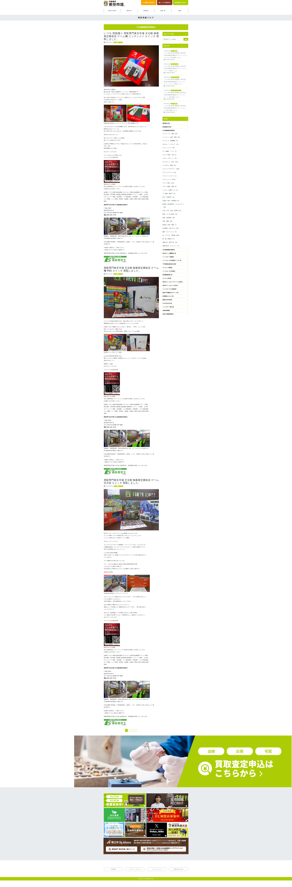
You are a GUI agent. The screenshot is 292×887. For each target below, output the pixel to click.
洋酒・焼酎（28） (168, 221)
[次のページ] (136, 730)
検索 (186, 39)
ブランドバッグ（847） (169, 179)
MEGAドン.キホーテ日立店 (170, 285)
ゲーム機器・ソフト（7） (170, 151)
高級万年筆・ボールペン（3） (171, 246)
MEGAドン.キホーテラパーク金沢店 (172, 282)
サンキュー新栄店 (167, 267)
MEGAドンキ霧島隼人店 (169, 253)
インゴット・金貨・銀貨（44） (172, 137)
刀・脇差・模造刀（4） (169, 193)
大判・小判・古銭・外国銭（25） (172, 210)
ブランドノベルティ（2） (170, 176)
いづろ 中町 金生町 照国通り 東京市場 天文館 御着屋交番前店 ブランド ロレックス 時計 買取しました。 (175, 107)
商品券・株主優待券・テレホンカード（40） (173, 205)
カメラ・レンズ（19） (169, 147)
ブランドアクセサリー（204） (171, 169)
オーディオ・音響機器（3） (171, 140)
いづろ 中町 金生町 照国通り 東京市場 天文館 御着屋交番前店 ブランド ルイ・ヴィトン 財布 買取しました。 (175, 94)
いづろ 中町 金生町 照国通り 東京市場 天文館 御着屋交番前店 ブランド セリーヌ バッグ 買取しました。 (175, 68)
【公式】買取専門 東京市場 (114, 3)
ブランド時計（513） (169, 183)
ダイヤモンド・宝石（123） (171, 162)
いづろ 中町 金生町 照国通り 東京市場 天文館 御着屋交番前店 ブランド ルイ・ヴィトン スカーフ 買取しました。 (175, 81)
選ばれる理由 (112, 10)
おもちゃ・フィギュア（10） (171, 144)
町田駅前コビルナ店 (168, 296)
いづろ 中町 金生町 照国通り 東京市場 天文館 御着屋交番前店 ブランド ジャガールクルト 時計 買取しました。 (175, 55)
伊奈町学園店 (166, 310)
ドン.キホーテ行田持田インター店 (172, 260)
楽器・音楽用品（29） (169, 217)
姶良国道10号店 (167, 127)
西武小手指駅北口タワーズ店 (170, 292)
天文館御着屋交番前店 (169, 130)
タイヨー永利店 (167, 278)
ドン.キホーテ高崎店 (168, 257)
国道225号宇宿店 (167, 299)
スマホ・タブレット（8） (170, 158)
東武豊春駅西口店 (167, 274)
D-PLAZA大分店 (167, 303)
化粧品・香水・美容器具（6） (171, 200)
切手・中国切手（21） (169, 197)
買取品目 (146, 10)
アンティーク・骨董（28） (170, 133)
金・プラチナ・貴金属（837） (171, 235)
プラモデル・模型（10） (170, 165)
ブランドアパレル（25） (170, 172)
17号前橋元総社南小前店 (169, 264)
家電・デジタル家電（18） (170, 214)
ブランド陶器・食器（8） (170, 186)
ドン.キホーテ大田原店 (169, 271)
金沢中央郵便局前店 (168, 314)
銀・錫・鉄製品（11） (169, 238)
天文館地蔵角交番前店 (169, 249)
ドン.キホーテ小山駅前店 (169, 289)
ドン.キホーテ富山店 (168, 307)
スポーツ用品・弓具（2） (170, 155)
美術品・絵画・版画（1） (170, 224)
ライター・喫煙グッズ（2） (171, 190)
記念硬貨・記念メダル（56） (171, 228)
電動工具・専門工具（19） (170, 242)
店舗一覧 (162, 10)
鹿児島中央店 (166, 123)
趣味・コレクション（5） (170, 232)
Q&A (179, 10)
